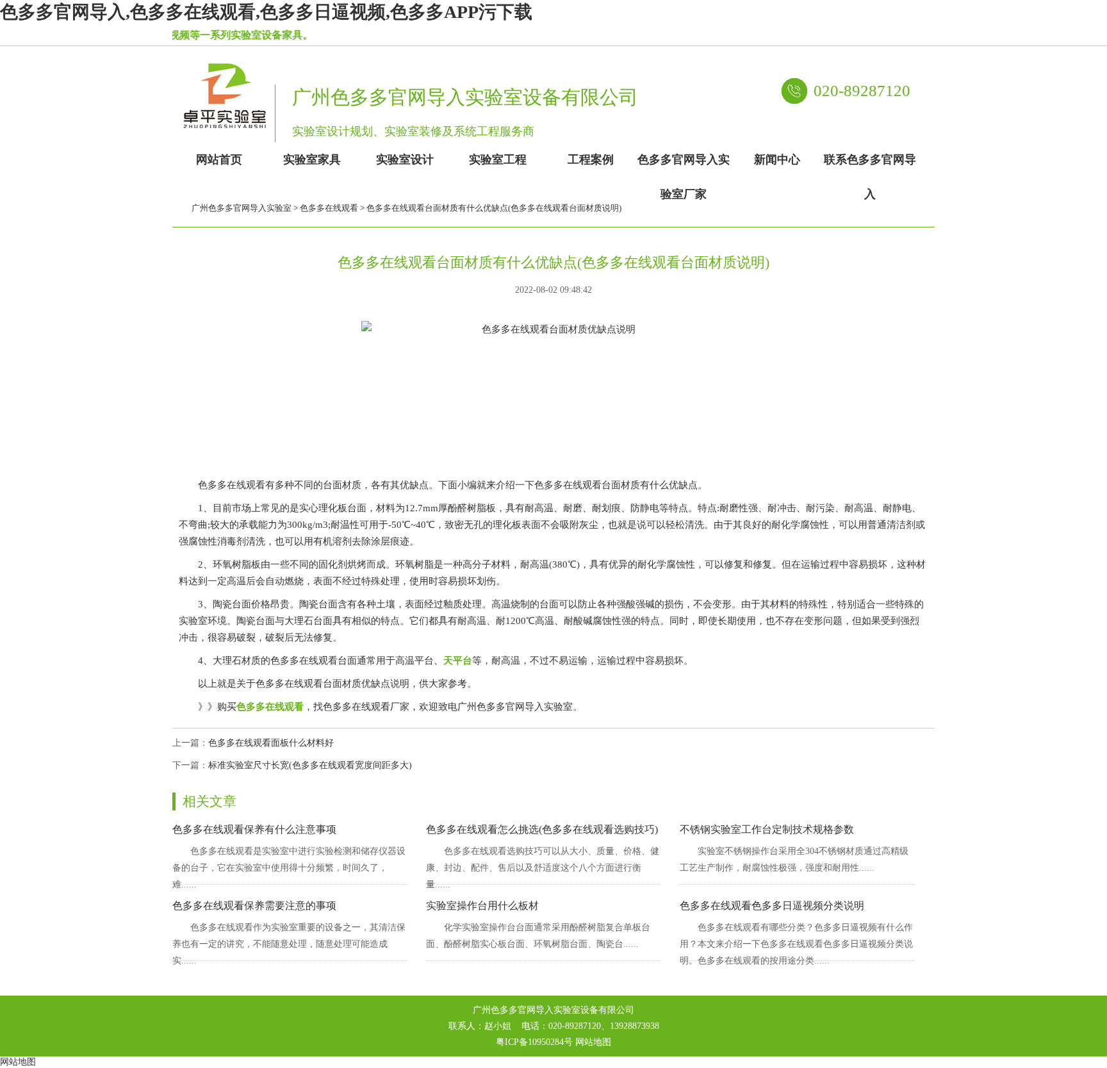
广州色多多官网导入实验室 (241, 208)
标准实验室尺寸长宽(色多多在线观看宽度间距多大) (310, 765)
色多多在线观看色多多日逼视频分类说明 (772, 905)
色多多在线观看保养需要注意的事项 (254, 905)
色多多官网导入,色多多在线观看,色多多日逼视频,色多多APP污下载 (266, 12)
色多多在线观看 (329, 208)
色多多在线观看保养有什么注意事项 (254, 829)
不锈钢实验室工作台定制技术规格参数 (767, 829)
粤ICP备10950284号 (534, 1042)
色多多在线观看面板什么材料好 (271, 743)
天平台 (457, 660)
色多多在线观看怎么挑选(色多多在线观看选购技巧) (542, 829)
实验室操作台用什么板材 (482, 905)
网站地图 (593, 1042)
